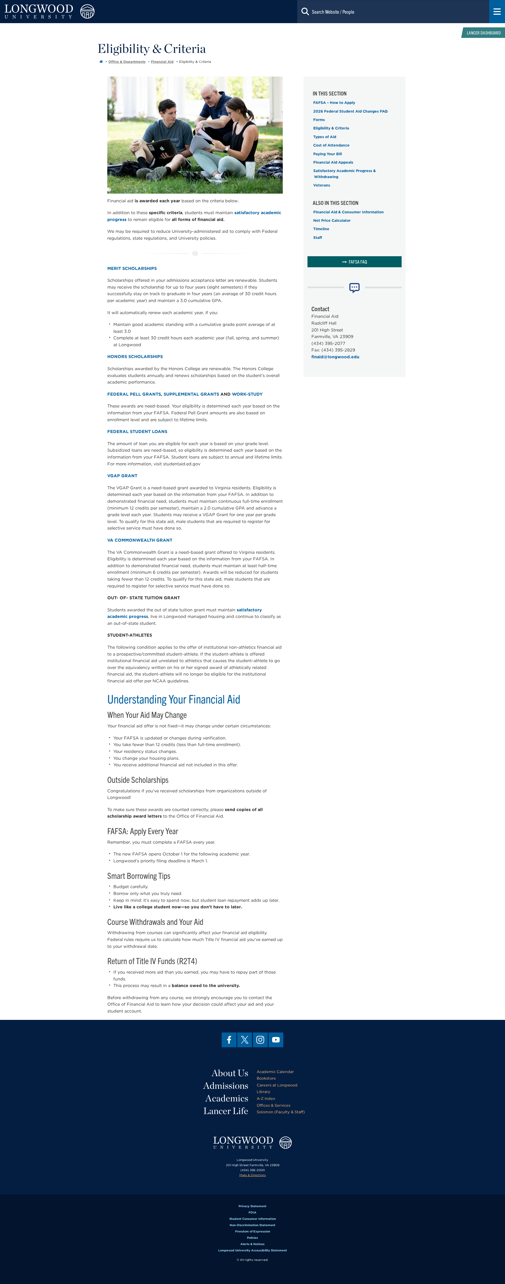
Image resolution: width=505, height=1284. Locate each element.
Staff (317, 237)
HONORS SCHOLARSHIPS (135, 356)
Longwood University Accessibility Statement (252, 1250)
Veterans (321, 185)
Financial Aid (162, 62)
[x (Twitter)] (244, 1040)
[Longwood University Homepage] (101, 11)
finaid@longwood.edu (335, 356)
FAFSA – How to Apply (334, 102)
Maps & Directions (252, 1175)
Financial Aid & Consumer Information (348, 212)
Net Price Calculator (332, 220)
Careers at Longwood (277, 1085)
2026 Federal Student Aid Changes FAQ (350, 111)
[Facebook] (229, 1040)
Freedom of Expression (252, 1231)
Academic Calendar (275, 1071)
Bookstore (266, 1078)
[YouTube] (276, 1040)
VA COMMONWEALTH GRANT (139, 540)
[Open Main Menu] (497, 11)
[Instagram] (260, 1040)
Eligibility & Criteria (331, 128)
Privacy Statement (252, 1206)
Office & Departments (126, 62)
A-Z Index (266, 1098)
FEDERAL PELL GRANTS (134, 394)
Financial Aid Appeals (333, 162)
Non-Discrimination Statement (252, 1225)
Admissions (225, 1085)
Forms (319, 120)
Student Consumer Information (252, 1219)
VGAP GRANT (122, 475)
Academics (226, 1098)
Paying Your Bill (327, 154)
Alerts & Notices (252, 1244)
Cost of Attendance (331, 145)
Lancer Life (225, 1110)
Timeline (321, 229)
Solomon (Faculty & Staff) (281, 1112)
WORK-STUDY (247, 394)
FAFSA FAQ (358, 261)
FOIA (252, 1212)
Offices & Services (273, 1105)
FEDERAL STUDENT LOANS (137, 431)
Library (263, 1091)
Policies (252, 1238)
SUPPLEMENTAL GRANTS (191, 394)
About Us (230, 1072)
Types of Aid (324, 137)
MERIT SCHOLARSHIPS (132, 268)
